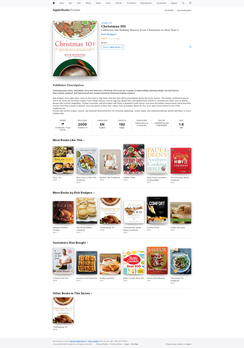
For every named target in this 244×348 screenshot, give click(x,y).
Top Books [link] (169, 10)
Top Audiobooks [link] (184, 10)
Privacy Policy (102, 344)
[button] (183, 3)
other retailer (93, 341)
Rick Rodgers (109, 34)
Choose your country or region (178, 344)
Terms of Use (116, 344)
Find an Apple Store (77, 341)
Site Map (134, 344)
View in (111, 47)
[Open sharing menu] (190, 47)
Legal (126, 344)
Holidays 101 (106, 23)
